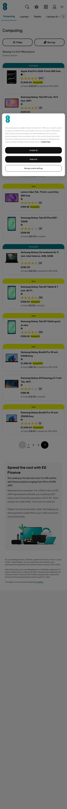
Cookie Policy (46, 142)
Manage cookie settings (33, 168)
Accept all (34, 150)
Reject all (33, 159)
